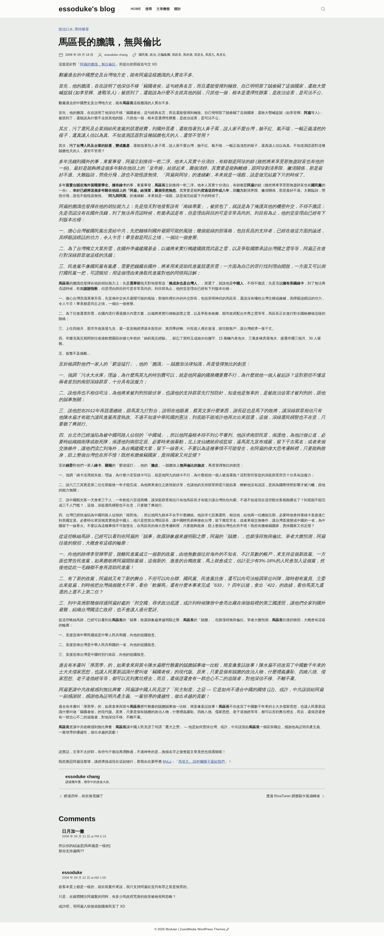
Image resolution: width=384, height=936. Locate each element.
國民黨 (143, 54)
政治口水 (66, 29)
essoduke (72, 872)
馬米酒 (187, 54)
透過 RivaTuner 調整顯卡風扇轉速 (293, 796)
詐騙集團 (164, 54)
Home (136, 9)
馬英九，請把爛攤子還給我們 (201, 761)
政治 (153, 54)
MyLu (167, 761)
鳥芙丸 (221, 54)
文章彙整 (163, 9)
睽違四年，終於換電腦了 (83, 796)
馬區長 (176, 54)
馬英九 (210, 54)
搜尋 (148, 9)
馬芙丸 (199, 54)
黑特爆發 (82, 29)
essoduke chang (116, 54)
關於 (177, 9)
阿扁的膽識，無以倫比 (98, 64)
